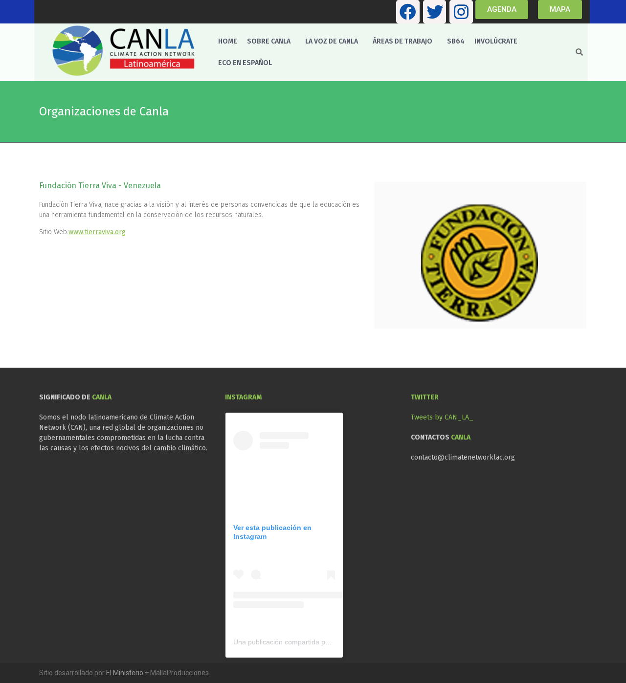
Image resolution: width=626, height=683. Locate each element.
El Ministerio (124, 673)
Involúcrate (495, 41)
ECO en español (245, 63)
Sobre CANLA (269, 41)
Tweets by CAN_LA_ (442, 417)
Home (227, 41)
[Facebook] (408, 11)
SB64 (456, 41)
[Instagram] (461, 11)
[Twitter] (435, 11)
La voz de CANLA (331, 41)
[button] (271, 41)
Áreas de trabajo (402, 41)
